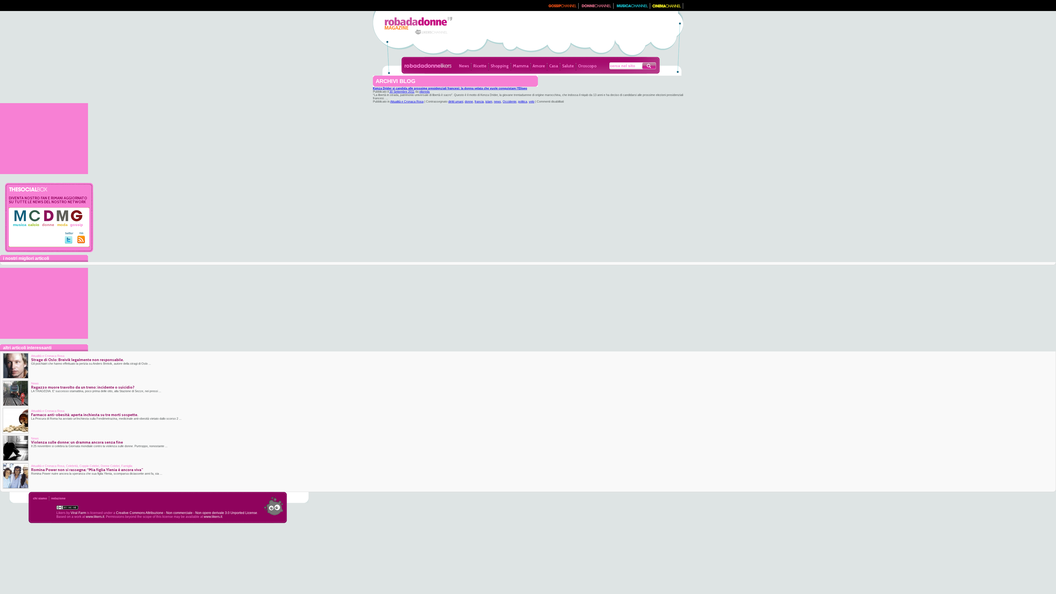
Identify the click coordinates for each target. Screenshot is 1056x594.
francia (479, 101)
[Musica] (632, 7)
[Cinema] (666, 7)
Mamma (521, 66)
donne (469, 101)
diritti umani (455, 101)
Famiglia (126, 466)
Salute (568, 66)
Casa (553, 66)
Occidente (509, 101)
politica (522, 101)
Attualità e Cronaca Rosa (407, 101)
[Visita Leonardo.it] (389, 5)
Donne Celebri (110, 466)
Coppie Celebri (89, 466)
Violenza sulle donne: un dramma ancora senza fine (77, 442)
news (497, 101)
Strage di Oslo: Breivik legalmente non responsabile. (77, 359)
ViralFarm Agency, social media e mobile (273, 506)
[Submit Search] (649, 65)
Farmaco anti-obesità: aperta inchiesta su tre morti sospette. (84, 414)
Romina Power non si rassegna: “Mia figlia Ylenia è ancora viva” (87, 469)
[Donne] (596, 7)
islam (488, 101)
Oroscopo (587, 66)
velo (531, 101)
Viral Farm (78, 513)
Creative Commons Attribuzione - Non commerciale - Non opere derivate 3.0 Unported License (186, 513)
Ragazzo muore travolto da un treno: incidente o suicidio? (82, 387)
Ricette (479, 66)
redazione (58, 498)
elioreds (424, 91)
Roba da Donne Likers (428, 65)
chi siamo (40, 498)
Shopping (500, 66)
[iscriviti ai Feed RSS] (81, 242)
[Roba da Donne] (412, 33)
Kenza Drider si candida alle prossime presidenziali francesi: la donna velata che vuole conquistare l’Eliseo (450, 88)
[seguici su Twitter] (69, 242)
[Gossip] (562, 7)
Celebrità (72, 466)
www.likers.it (95, 517)
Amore (539, 66)
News (464, 66)
